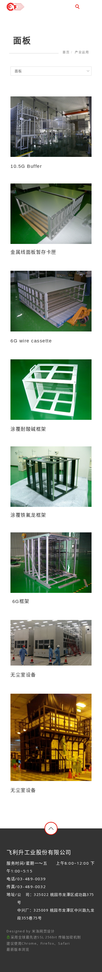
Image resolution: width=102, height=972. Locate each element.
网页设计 (47, 931)
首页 (66, 52)
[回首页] (24, 7)
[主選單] (89, 7)
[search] (78, 7)
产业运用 (82, 52)
